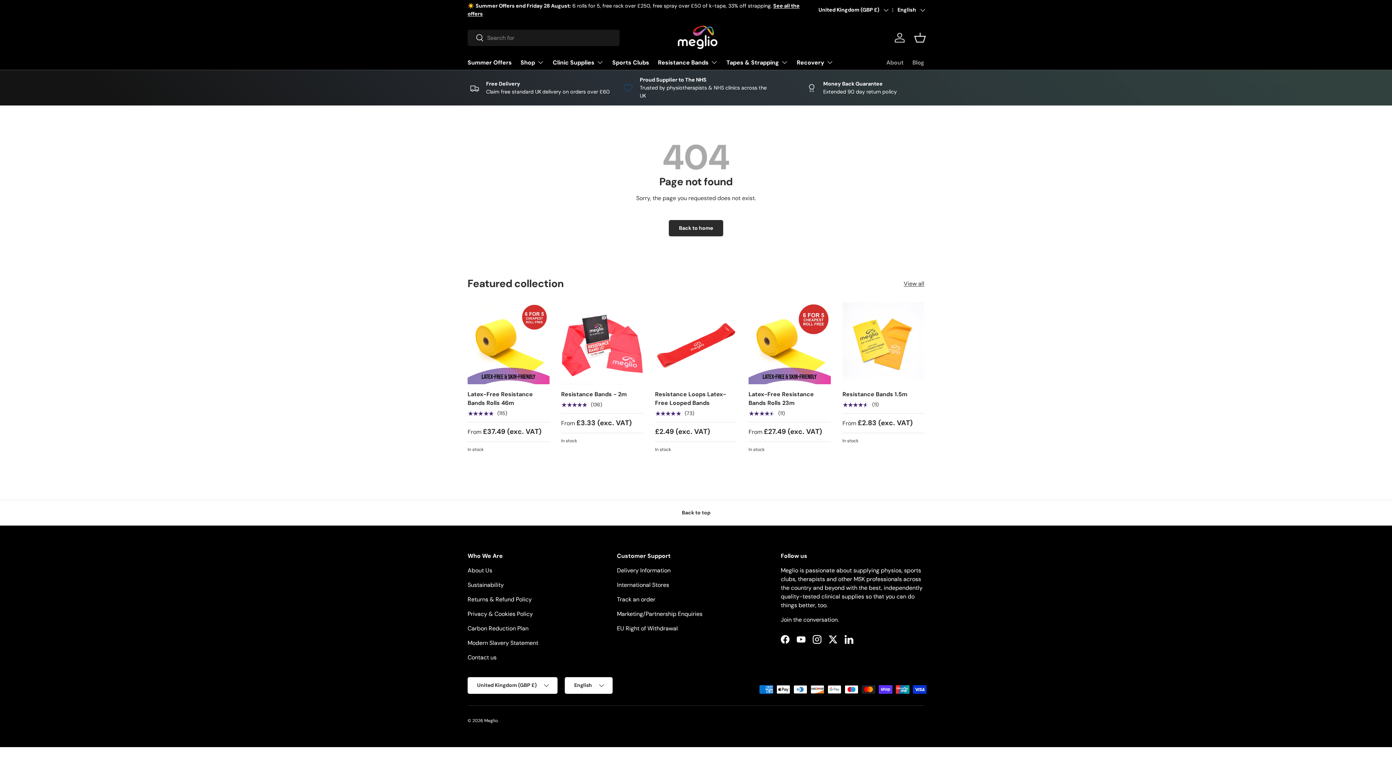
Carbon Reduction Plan (498, 628)
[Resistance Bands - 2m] (602, 343)
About (895, 62)
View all (914, 283)
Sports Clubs (630, 62)
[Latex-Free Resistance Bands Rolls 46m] (509, 343)
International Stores (643, 585)
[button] (920, 38)
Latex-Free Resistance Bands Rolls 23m (781, 398)
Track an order (636, 599)
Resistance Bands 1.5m (874, 394)
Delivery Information (644, 570)
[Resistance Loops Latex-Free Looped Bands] (696, 343)
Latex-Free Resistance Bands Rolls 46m (500, 398)
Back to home (696, 228)
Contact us (482, 657)
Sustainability (486, 585)
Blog (918, 62)
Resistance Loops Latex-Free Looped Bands (690, 398)
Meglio (491, 721)
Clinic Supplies (573, 62)
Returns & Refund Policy (500, 599)
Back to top (696, 512)
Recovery (810, 62)
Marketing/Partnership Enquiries (660, 614)
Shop (528, 62)
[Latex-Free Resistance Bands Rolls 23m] (789, 343)
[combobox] (544, 38)
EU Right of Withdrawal (647, 628)
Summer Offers (490, 62)
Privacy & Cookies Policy (500, 614)
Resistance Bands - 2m (594, 394)
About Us (480, 570)
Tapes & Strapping (752, 62)
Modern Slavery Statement (503, 643)
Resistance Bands (683, 62)
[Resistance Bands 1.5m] (883, 343)
